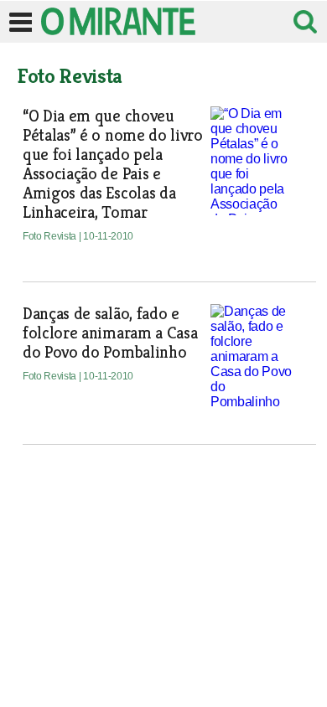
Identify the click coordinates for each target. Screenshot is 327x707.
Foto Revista (51, 236)
